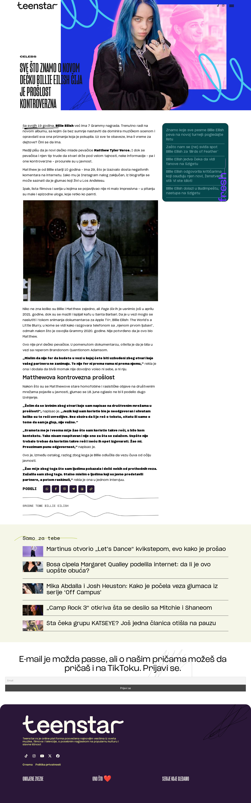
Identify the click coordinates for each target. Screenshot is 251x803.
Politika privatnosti (48, 764)
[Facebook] (57, 755)
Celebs (28, 56)
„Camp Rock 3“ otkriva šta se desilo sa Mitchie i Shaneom (129, 608)
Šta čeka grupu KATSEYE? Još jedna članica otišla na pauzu (131, 623)
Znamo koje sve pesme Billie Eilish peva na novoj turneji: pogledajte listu (195, 135)
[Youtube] (41, 755)
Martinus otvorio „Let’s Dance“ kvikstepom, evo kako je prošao (136, 549)
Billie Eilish (57, 505)
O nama (28, 764)
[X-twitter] (49, 755)
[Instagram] (223, 5)
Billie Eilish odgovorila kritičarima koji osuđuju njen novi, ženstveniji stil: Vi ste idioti (194, 176)
